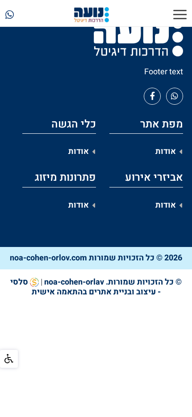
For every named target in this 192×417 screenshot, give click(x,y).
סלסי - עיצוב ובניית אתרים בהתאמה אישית (85, 287)
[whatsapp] (9, 16)
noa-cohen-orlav (74, 282)
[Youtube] (174, 96)
